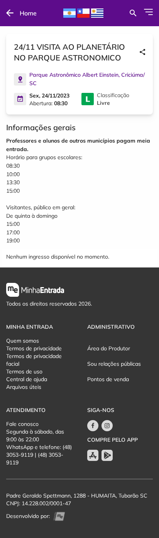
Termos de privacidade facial (34, 360)
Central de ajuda (26, 379)
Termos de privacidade (34, 348)
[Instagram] (107, 425)
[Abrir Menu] (148, 12)
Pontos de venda (108, 379)
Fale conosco (22, 423)
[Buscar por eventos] (133, 13)
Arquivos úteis (23, 386)
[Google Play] (107, 455)
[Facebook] (92, 425)
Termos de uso (24, 371)
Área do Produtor (108, 348)
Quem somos (22, 340)
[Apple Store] (92, 455)
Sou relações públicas (114, 363)
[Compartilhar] (142, 52)
